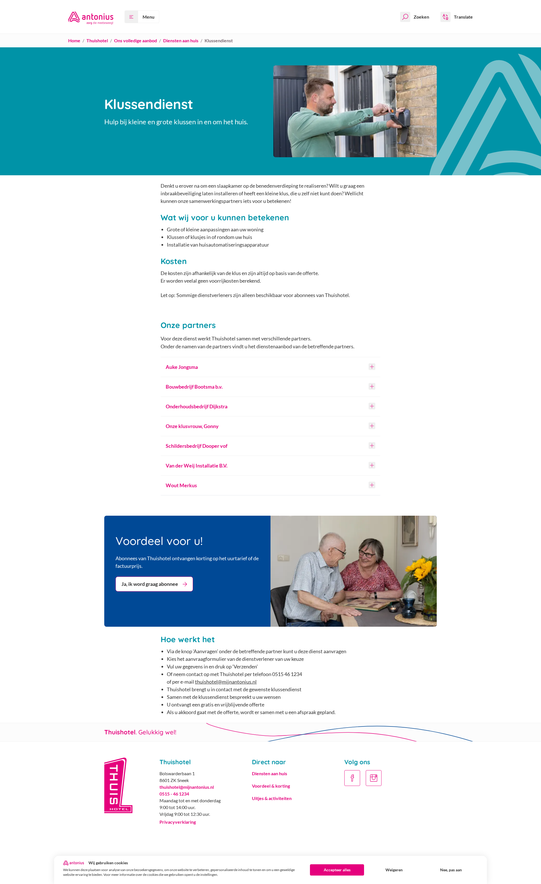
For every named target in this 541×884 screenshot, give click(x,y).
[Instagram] (374, 778)
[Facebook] (352, 778)
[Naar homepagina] (90, 16)
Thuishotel (97, 40)
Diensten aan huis (180, 40)
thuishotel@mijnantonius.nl (226, 682)
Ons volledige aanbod (135, 40)
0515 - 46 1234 (174, 793)
